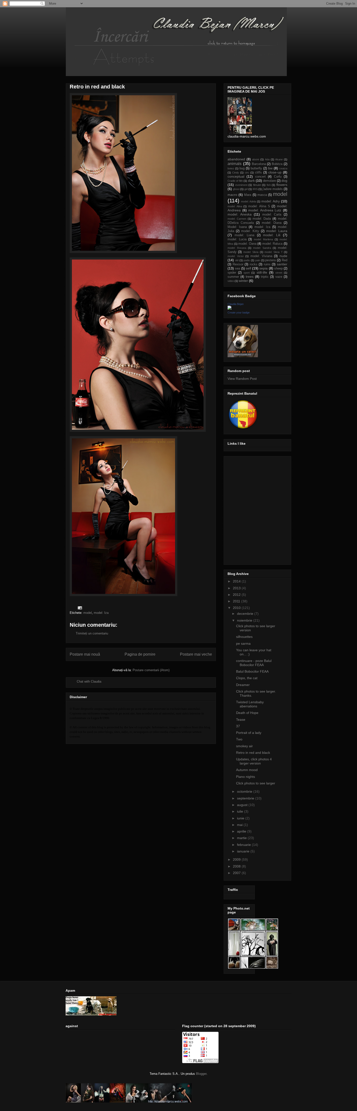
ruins (267, 264)
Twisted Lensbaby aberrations (250, 704)
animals (235, 163)
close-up (274, 172)
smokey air (244, 746)
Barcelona (259, 164)
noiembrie (245, 620)
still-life (262, 272)
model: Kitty (250, 231)
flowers (281, 185)
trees (250, 276)
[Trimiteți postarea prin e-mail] (79, 607)
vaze (278, 276)
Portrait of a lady (248, 733)
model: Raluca (272, 243)
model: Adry (270, 201)
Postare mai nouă (85, 654)
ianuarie (243, 851)
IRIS (255, 189)
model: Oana (247, 243)
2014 (237, 581)
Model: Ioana (237, 227)
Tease (240, 719)
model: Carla (271, 214)
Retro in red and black (253, 753)
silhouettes (244, 637)
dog (284, 180)
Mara (247, 195)
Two (239, 739)
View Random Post (242, 379)
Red (284, 260)
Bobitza (277, 164)
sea (237, 268)
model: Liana (244, 235)
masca (262, 195)
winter (243, 281)
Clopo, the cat (246, 678)
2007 (237, 873)
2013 (237, 588)
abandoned (236, 159)
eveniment (241, 184)
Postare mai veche (196, 654)
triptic (265, 276)
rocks (253, 264)
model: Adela (248, 201)
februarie (244, 845)
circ (247, 172)
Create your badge (239, 312)
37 (238, 726)
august (242, 805)
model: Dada (262, 218)
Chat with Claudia (89, 681)
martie (242, 838)
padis (247, 260)
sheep (278, 268)
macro (232, 195)
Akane (279, 159)
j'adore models (273, 189)
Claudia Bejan (236, 304)
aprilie (242, 831)
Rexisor (238, 264)
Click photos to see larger (255, 783)
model (87, 613)
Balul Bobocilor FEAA (252, 671)
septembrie (246, 798)
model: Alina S (259, 206)
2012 (237, 595)
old (236, 260)
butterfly (256, 168)
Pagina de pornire (140, 654)
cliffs (258, 172)
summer (233, 276)
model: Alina (235, 206)
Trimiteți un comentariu (92, 633)
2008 (237, 866)
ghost (236, 189)
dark (251, 180)
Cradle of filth (235, 180)
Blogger (201, 1074)
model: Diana (271, 223)
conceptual (236, 176)
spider (232, 272)
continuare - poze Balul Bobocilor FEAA (254, 663)
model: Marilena (263, 239)
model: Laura (276, 231)
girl (246, 189)
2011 (237, 601)
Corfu (277, 176)
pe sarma (243, 643)
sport (247, 272)
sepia (263, 268)
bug (242, 168)
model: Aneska (240, 214)
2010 (237, 608)
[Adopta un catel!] (243, 356)
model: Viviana (261, 256)
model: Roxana (237, 247)
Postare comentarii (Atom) (151, 670)
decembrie (245, 614)
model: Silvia (250, 252)
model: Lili (271, 235)
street (278, 272)
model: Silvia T (273, 252)
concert (260, 176)
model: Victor (236, 256)
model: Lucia (237, 239)
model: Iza (101, 613)
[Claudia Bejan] (229, 308)
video (231, 280)
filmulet (257, 184)
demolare (269, 180)
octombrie (245, 791)
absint (255, 159)
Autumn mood (247, 770)
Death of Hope (247, 713)
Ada (267, 159)
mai (240, 825)
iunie (241, 818)
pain (257, 260)
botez (231, 168)
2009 (237, 859)
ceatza (283, 168)
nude (283, 256)
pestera (270, 260)
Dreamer (243, 685)
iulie (240, 811)
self (248, 268)
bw (270, 168)
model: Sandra (262, 247)
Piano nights (245, 777)
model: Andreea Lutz (264, 210)
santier (282, 264)
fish (269, 184)
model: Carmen (237, 218)
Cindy (235, 172)
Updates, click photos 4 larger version (254, 761)
